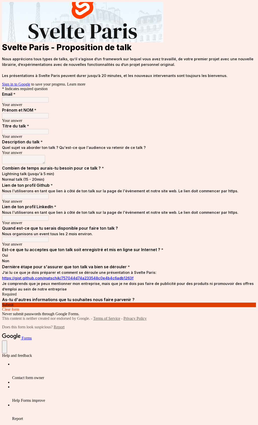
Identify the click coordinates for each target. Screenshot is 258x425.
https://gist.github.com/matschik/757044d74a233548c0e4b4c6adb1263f (68, 278)
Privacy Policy (135, 318)
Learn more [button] (76, 84)
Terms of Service (106, 318)
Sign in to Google (16, 84)
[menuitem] (134, 371)
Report (59, 327)
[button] (129, 305)
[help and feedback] (4, 346)
